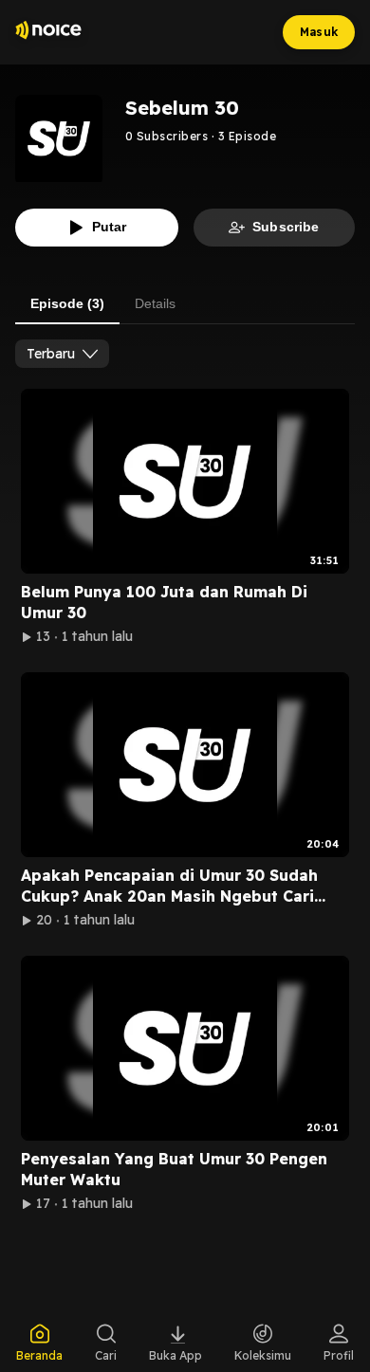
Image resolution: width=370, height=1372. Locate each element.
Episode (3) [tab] (67, 303)
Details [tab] (155, 303)
